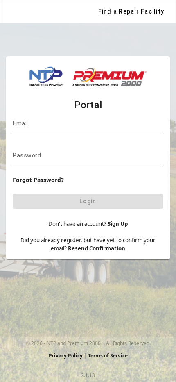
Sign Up (118, 223)
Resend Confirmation (96, 248)
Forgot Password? (38, 180)
